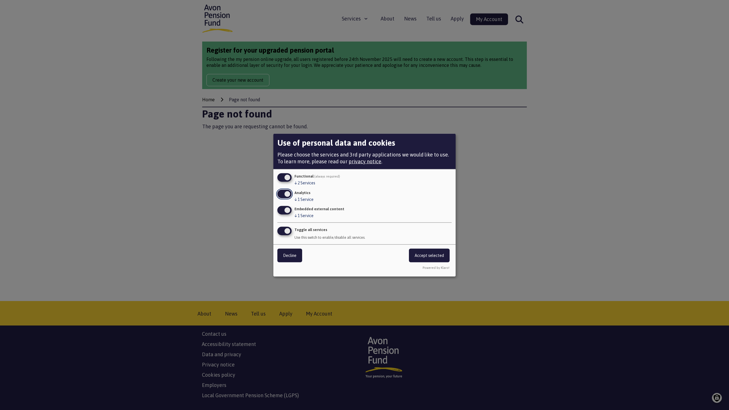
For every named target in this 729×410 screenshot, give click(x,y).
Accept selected (429, 255)
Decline (289, 255)
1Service (304, 199)
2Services (304, 183)
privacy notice (365, 161)
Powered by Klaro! (436, 267)
